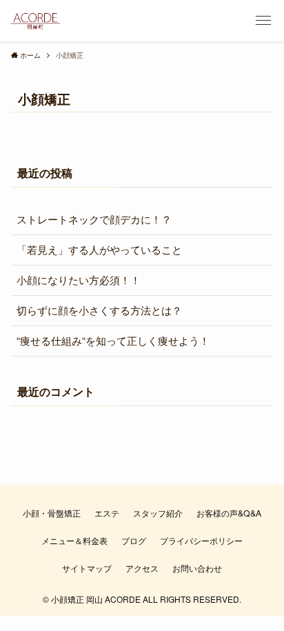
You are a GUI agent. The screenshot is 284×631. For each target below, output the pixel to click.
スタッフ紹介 (158, 513)
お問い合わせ (197, 568)
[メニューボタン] (263, 20)
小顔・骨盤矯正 (52, 513)
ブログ (133, 540)
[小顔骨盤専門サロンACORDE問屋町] (35, 20)
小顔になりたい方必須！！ (79, 279)
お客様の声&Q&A (228, 513)
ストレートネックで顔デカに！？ (94, 219)
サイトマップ (87, 568)
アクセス (142, 568)
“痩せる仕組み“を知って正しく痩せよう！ (113, 340)
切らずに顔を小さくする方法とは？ (99, 310)
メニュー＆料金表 (74, 540)
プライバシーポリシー (201, 540)
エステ (106, 513)
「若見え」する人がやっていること (99, 249)
